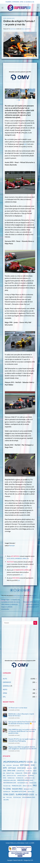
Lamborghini (29, 778)
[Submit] (35, 623)
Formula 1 (12, 545)
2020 (21, 768)
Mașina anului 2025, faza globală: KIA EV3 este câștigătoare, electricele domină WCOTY (22, 748)
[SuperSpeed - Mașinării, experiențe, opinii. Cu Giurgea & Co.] (19, 8)
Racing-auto (10, 18)
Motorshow (9, 783)
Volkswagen (28, 797)
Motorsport (22, 783)
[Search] (38, 7)
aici (25, 144)
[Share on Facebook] (14, 590)
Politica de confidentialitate (17, 843)
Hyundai (19, 778)
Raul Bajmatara (26, 29)
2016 (16, 765)
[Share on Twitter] (18, 590)
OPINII (24, 558)
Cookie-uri (27, 843)
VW (6, 800)
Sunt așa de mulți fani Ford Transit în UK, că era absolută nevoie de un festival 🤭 (22, 722)
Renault (28, 789)
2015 (9, 765)
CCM (31, 860)
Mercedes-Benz (25, 780)
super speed (25, 794)
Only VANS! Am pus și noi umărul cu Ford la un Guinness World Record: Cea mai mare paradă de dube (22, 731)
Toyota (17, 797)
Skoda (31, 791)
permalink (33, 595)
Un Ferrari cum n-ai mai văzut (17, 708)
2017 (24, 765)
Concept (20, 770)
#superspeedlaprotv (18, 762)
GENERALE (6, 686)
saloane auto (19, 791)
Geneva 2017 (11, 775)
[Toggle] (36, 679)
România (6, 791)
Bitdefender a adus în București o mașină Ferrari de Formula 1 (21, 715)
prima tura (27, 786)
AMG (29, 768)
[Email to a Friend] (21, 590)
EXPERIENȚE (18, 558)
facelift (10, 773)
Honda (11, 778)
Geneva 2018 (22, 775)
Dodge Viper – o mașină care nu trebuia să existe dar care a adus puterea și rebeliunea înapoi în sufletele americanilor (10, 604)
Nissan (32, 783)
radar (17, 789)
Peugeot (7, 786)
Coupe (29, 770)
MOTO (12, 558)
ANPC (32, 843)
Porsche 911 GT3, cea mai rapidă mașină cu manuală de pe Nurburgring (21, 740)
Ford (27, 773)
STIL (27, 558)
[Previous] (6, 95)
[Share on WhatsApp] (11, 590)
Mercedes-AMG (9, 780)
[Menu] (2, 7)
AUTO (4, 18)
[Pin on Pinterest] (25, 590)
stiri (8, 794)
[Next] (34, 95)
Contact (8, 843)
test (9, 797)
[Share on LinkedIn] (28, 590)
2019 (12, 768)
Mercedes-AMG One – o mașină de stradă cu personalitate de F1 (31, 604)
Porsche (16, 786)
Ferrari (18, 773)
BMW (11, 771)
